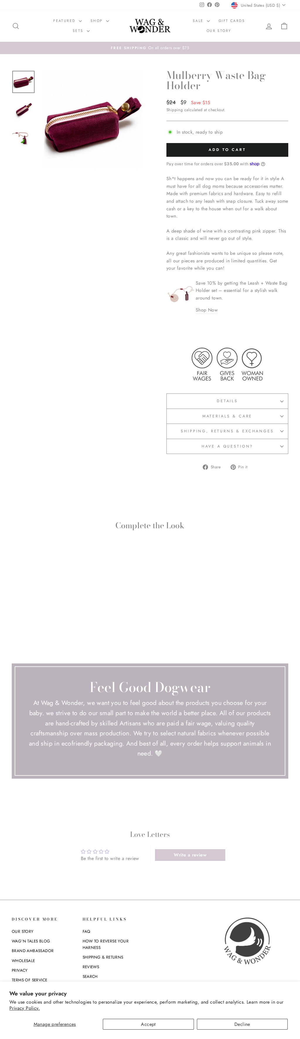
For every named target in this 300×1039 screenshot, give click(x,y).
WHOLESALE (23, 961)
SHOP (98, 20)
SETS (79, 30)
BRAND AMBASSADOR (33, 951)
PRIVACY (20, 970)
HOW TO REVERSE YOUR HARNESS (106, 944)
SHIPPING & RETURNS (103, 957)
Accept (148, 1024)
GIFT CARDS (232, 20)
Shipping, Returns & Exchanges (227, 431)
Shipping (174, 110)
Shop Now (207, 310)
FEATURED (65, 20)
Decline (242, 1024)
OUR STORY (219, 30)
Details (227, 401)
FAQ (87, 931)
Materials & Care (227, 416)
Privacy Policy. (24, 1008)
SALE (199, 20)
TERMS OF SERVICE (29, 980)
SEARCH (90, 976)
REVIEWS (91, 967)
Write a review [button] (190, 855)
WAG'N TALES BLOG (31, 941)
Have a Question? (227, 446)
